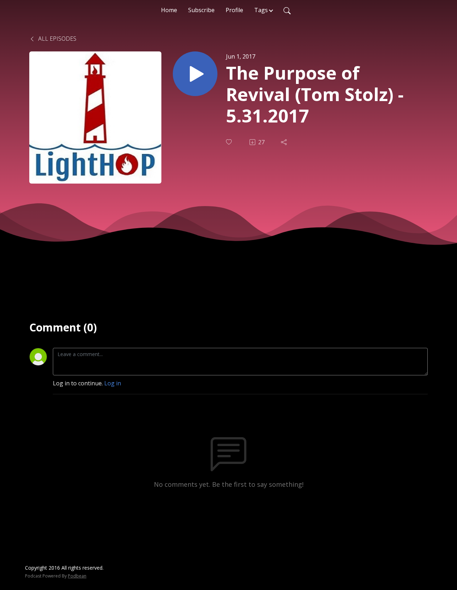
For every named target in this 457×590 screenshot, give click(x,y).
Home (169, 10)
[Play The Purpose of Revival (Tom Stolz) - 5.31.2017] (195, 73)
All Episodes (56, 38)
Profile (234, 10)
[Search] (287, 10)
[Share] (284, 142)
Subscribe (201, 10)
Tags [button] (261, 10)
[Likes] (229, 142)
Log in (112, 383)
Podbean (77, 576)
